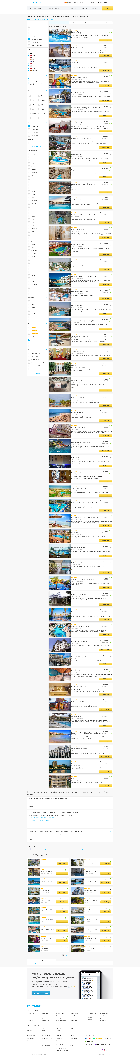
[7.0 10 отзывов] (60, 173)
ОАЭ (33, 57)
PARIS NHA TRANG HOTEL (79, 686)
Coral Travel (34, 313)
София (33, 234)
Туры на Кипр (30, 1020)
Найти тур (107, 8)
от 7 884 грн (105, 420)
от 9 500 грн (105, 481)
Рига (32, 185)
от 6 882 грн (105, 254)
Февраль (43, 95)
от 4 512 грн (105, 55)
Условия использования (62, 1050)
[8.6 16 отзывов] (60, 781)
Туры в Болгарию (46, 1018)
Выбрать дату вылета (37, 146)
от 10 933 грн (105, 771)
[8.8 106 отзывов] (60, 630)
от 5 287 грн (105, 100)
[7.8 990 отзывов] (60, 294)
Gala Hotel (74, 365)
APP (32, 346)
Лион (32, 219)
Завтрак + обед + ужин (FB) (37, 362)
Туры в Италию (74, 1020)
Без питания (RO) (35, 353)
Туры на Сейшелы (103, 1015)
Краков (33, 206)
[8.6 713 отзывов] (60, 491)
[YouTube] (104, 1050)
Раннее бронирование (36, 45)
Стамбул (33, 272)
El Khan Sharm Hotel (77, 93)
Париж (33, 216)
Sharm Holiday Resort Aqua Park (81, 138)
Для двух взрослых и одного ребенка (37, 83)
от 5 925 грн (105, 162)
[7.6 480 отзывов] (60, 96)
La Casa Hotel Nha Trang (79, 563)
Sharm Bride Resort (77, 351)
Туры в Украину (103, 1020)
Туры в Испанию (46, 1015)
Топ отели (70, 960)
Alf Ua (32, 320)
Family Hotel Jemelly (77, 701)
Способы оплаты (46, 1040)
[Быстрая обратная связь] (85, 2)
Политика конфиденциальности (61, 1047)
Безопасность (30, 1043)
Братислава (34, 269)
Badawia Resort (76, 32)
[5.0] (60, 35)
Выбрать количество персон (37, 87)
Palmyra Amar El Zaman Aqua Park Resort (40, 820)
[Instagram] (94, 1050)
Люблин (33, 256)
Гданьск (33, 281)
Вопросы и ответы (46, 1045)
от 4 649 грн (105, 70)
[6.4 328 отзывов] (60, 309)
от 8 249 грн (105, 510)
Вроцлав (33, 259)
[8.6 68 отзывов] (60, 598)
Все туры (33, 26)
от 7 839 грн (105, 405)
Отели (98, 960)
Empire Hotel (75, 170)
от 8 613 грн (105, 587)
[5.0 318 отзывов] (60, 50)
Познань (33, 253)
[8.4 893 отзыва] (60, 446)
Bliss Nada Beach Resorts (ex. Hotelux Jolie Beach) (87, 517)
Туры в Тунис (59, 1018)
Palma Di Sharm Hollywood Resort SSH (83, 276)
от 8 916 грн (105, 373)
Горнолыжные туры (36, 42)
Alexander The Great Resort (80, 626)
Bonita (73, 763)
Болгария (34, 66)
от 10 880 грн (105, 756)
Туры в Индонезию (60, 1015)
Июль (33, 109)
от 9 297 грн (105, 726)
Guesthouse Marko (77, 380)
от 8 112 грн (105, 450)
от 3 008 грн (105, 40)
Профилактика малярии (47, 1047)
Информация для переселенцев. (60, 1044)
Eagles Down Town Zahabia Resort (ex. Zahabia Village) (89, 733)
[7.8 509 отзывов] (60, 202)
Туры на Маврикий (103, 1013)
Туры (28, 849)
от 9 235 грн (105, 435)
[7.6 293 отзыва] (60, 187)
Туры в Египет (30, 1013)
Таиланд (34, 68)
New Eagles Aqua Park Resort (80, 443)
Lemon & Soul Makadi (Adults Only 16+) (83, 184)
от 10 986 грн (105, 785)
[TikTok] (107, 1050)
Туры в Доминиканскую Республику (90, 1014)
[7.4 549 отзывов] (60, 415)
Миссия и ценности (31, 1038)
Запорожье (34, 172)
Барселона (34, 228)
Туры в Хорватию (75, 1015)
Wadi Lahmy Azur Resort (79, 488)
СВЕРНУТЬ (31, 806)
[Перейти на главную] (34, 1006)
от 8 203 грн (105, 495)
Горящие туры (34, 36)
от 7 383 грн (105, 314)
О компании (59, 1038)
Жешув (33, 213)
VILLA (32, 342)
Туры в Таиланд (45, 1020)
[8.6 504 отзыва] (60, 368)
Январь (33, 95)
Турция (34, 55)
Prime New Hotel (76, 671)
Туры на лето (34, 135)
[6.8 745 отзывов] (60, 158)
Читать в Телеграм (42, 993)
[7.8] (60, 81)
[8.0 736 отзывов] (60, 736)
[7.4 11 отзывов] (60, 645)
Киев (32, 157)
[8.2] (60, 567)
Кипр (33, 59)
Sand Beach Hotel (77, 62)
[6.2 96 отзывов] (60, 126)
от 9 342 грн (105, 741)
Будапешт (33, 278)
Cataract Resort (76, 716)
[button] (49, 34)
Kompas (33, 310)
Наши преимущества (32, 1040)
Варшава (33, 203)
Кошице (33, 275)
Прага (32, 225)
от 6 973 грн (105, 298)
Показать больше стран (37, 73)
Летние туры (34, 33)
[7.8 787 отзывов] (60, 614)
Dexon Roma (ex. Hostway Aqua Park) (83, 214)
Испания (34, 63)
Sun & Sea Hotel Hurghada (79, 336)
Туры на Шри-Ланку (61, 1013)
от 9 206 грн (105, 679)
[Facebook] (97, 1050)
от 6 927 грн (105, 284)
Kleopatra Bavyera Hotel (79, 641)
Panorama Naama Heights (79, 292)
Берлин (33, 238)
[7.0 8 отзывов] (60, 521)
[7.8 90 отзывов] (60, 461)
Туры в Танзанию (103, 1018)
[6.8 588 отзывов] (60, 536)
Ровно (32, 175)
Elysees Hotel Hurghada (78, 657)
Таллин (33, 194)
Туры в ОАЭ (30, 1018)
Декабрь (43, 118)
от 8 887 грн (105, 634)
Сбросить (38, 373)
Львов (32, 160)
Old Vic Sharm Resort (78, 548)
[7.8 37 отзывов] (60, 674)
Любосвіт (33, 304)
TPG (32, 301)
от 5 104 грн (105, 85)
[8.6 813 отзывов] (60, 583)
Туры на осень (34, 126)
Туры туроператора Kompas (36, 963)
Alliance (33, 317)
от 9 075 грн (105, 390)
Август (42, 109)
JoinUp (33, 307)
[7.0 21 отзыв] (60, 766)
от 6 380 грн (105, 192)
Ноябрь (33, 118)
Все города (34, 154)
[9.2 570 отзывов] (60, 233)
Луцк (32, 181)
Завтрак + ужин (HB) (36, 359)
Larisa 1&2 (74, 778)
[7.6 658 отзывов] (60, 505)
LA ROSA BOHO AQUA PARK (80, 77)
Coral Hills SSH (76, 532)
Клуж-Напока (34, 266)
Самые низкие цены (58, 23)
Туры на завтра (35, 143)
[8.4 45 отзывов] (60, 476)
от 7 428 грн (105, 329)
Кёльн (32, 247)
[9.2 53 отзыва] (60, 751)
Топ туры (41, 960)
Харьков (33, 169)
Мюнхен (33, 244)
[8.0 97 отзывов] (60, 551)
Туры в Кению (88, 1019)
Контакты (58, 1040)
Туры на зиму (34, 129)
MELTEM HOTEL (76, 458)
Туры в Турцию (30, 1015)
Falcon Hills (75, 261)
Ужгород (33, 178)
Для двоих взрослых (35, 81)
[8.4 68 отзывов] (60, 142)
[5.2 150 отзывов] (60, 65)
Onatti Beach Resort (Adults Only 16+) (83, 321)
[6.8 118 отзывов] (60, 111)
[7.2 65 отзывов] (60, 324)
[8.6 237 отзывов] (60, 280)
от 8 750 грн (105, 604)
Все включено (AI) (35, 365)
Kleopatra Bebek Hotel (78, 427)
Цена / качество (101, 23)
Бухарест (33, 262)
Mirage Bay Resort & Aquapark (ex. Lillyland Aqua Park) (88, 502)
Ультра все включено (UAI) (37, 369)
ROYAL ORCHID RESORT (79, 595)
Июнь (42, 104)
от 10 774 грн (105, 709)
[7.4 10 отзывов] (60, 431)
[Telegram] (99, 1050)
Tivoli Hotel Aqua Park (78, 199)
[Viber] (102, 1050)
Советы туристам (46, 1043)
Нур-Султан (34, 200)
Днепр (32, 163)
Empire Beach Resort (78, 397)
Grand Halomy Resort (78, 123)
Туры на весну (34, 132)
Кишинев (33, 191)
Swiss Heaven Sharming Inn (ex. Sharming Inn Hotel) (88, 108)
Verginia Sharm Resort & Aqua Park (82, 579)
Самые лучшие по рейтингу (81, 23)
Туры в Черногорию (61, 1020)
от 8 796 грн (105, 619)
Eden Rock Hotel (76, 306)
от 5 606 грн (105, 131)
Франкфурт (34, 250)
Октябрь (43, 113)
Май (33, 104)
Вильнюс (33, 188)
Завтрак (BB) (34, 356)
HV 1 (32, 339)
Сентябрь (34, 113)
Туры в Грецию (45, 1013)
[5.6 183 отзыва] (60, 354)
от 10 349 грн (105, 649)
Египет (33, 53)
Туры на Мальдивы (89, 1017)
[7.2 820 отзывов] (60, 264)
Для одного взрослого (35, 79)
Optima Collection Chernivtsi (80, 748)
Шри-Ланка (35, 70)
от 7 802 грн (105, 237)
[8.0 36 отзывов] (60, 689)
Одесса (33, 166)
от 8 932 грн (105, 664)
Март (33, 100)
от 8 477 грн (105, 540)
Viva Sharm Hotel (76, 155)
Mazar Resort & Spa (77, 47)
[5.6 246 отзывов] (60, 339)
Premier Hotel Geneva (78, 229)
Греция (33, 61)
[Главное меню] (112, 2)
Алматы (33, 197)
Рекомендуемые (74, 1040)
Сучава (33, 287)
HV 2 (32, 336)
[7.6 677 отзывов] (60, 217)
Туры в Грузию (74, 1013)
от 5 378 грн (105, 116)
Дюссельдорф (34, 241)
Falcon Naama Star (77, 245)
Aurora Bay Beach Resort (79, 412)
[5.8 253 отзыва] (60, 400)
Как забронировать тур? (47, 1038)
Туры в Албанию (74, 1018)
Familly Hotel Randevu (78, 473)
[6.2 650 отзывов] (60, 720)
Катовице (33, 209)
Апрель (43, 100)
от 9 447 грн (105, 466)
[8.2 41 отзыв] (60, 704)
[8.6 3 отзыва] (60, 384)
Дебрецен (33, 290)
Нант (32, 222)
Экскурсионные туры (36, 39)
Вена (32, 231)
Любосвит (29, 1030)
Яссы (32, 294)
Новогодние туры (35, 29)
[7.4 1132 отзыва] (60, 248)
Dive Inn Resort (76, 611)
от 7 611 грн (105, 344)
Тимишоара (34, 284)
